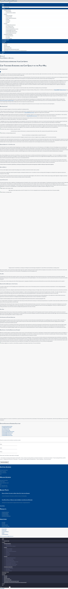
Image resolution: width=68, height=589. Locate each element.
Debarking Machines (5, 512)
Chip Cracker (8, 20)
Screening (5, 23)
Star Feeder (8, 37)
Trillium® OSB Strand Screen (11, 24)
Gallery (3, 532)
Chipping (5, 14)
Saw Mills (5, 45)
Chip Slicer (8, 22)
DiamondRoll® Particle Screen (32, 115)
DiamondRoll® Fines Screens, (29, 112)
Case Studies (4, 41)
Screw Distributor (9, 38)
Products (3, 8)
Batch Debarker (8, 11)
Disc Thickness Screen (9, 26)
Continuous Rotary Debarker (11, 12)
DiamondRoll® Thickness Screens (11, 31)
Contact (3, 51)
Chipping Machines (5, 513)
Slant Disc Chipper (9, 16)
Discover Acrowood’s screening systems (7, 100)
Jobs (2, 53)
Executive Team (6, 7)
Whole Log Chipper (9, 15)
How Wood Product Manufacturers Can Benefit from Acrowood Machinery (17, 499)
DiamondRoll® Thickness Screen (7, 432)
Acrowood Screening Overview (7, 426)
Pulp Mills (5, 43)
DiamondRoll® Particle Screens (7, 435)
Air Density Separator (9, 35)
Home (3, 4)
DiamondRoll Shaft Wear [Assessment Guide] (11, 49)
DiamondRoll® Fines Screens (11, 30)
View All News (2, 505)
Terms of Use (4, 530)
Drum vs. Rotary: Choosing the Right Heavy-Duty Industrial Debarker (16, 493)
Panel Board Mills (7, 46)
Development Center (5, 39)
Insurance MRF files (5, 531)
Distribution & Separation (8, 34)
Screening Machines (5, 514)
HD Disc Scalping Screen (10, 27)
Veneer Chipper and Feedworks (11, 18)
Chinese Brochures (5, 534)
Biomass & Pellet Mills (7, 47)
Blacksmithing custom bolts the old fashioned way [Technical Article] (15, 50)
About (3, 5)
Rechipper (7, 19)
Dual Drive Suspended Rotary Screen (12, 28)
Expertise (3, 42)
